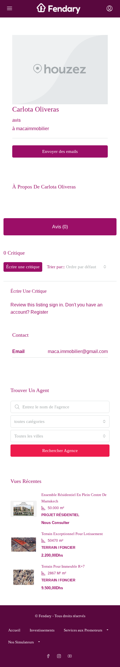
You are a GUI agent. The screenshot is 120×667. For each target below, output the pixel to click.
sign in (56, 304)
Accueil (14, 630)
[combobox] (86, 267)
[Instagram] (60, 656)
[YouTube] (71, 656)
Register (39, 312)
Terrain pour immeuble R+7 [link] (63, 566)
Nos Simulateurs (21, 642)
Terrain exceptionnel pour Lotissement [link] (72, 534)
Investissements (42, 630)
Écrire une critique (23, 266)
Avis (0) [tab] (60, 226)
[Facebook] (49, 656)
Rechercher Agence (60, 450)
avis (16, 120)
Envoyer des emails (60, 151)
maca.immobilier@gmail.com (78, 351)
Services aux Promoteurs (83, 630)
